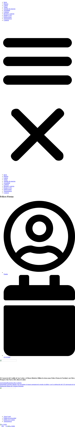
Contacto (6, 20)
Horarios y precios (9, 13)
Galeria (6, 5)
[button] (37, 98)
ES (6, 424)
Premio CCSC (8, 15)
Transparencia (8, 18)
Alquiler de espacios (9, 9)
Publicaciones (8, 17)
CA (7, 426)
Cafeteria (6, 12)
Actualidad (7, 10)
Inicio (5, 2)
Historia (6, 4)
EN (3, 426)
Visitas (6, 7)
